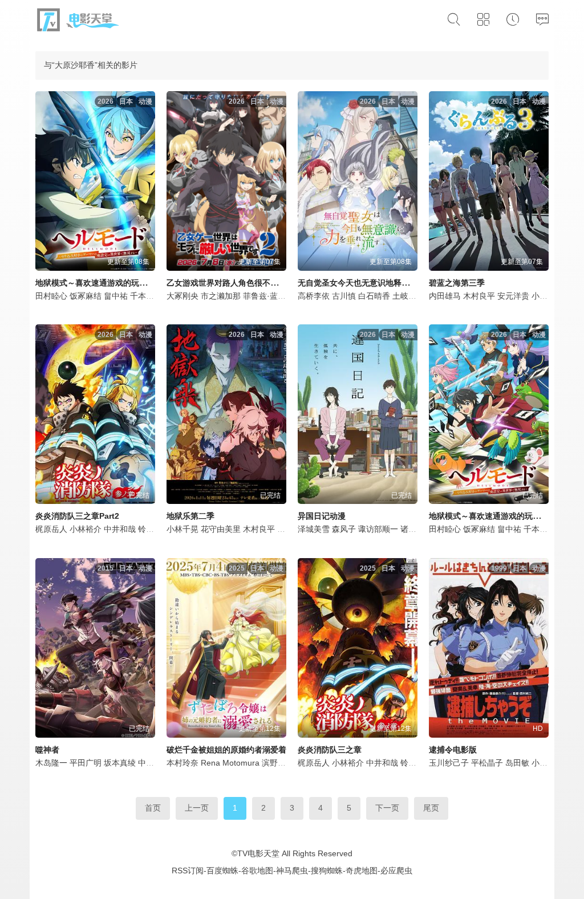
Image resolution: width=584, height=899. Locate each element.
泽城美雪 (314, 529)
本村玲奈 (182, 762)
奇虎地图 (362, 870)
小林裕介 (86, 529)
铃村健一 (154, 529)
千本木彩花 (150, 295)
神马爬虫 (292, 870)
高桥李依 (314, 295)
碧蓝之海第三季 (457, 282)
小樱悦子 (547, 762)
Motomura (240, 762)
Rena (210, 762)
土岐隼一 (408, 295)
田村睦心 (51, 295)
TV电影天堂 (258, 853)
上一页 (197, 807)
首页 (153, 807)
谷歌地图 (257, 870)
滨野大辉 (278, 762)
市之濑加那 (221, 295)
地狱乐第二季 (190, 515)
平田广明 (86, 762)
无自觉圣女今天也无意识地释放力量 (361, 282)
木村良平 (479, 295)
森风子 (344, 529)
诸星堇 (412, 529)
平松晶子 (487, 762)
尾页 (431, 807)
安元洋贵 (513, 295)
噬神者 (47, 749)
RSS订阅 (188, 870)
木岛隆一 (51, 762)
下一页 (387, 807)
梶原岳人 (51, 529)
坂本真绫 (120, 762)
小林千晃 (182, 529)
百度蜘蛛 (222, 870)
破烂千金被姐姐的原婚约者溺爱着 (226, 749)
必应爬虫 (396, 870)
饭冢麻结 (86, 295)
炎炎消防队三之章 (330, 749)
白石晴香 (374, 295)
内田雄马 (445, 295)
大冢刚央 (182, 295)
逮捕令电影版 (453, 749)
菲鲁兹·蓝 (260, 295)
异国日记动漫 (322, 515)
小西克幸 (547, 295)
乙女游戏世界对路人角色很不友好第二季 (238, 282)
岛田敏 (517, 762)
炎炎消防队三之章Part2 (77, 515)
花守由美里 (221, 529)
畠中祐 (116, 295)
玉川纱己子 (449, 762)
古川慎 (344, 295)
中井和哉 (120, 529)
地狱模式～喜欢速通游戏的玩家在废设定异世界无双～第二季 (143, 282)
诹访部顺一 (378, 529)
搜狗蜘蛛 (327, 870)
